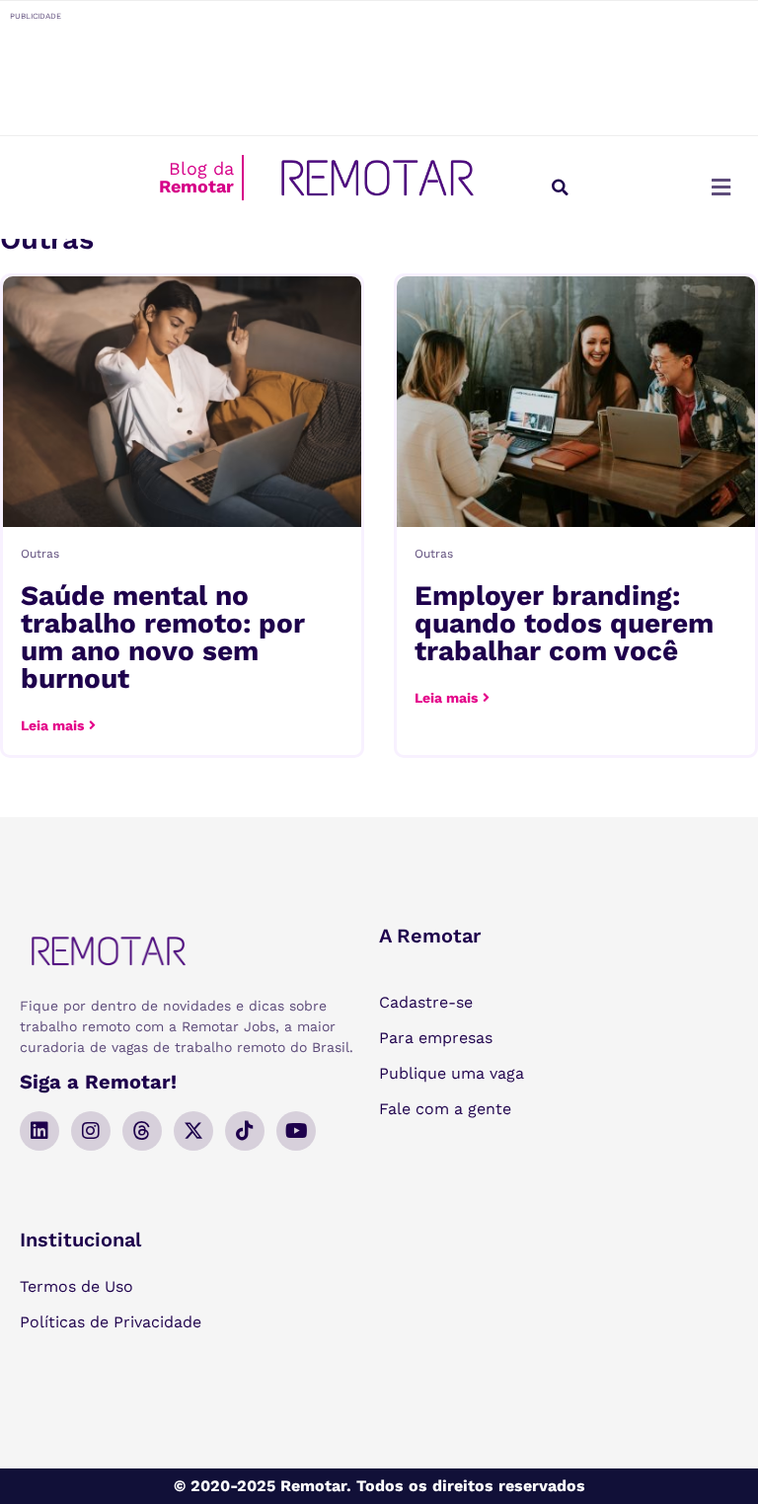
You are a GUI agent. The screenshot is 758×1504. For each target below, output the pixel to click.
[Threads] (142, 1131)
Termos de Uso (76, 1286)
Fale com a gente (445, 1108)
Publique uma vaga (451, 1073)
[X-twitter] (193, 1131)
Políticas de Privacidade (110, 1322)
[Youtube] (296, 1131)
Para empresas (436, 1037)
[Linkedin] (39, 1131)
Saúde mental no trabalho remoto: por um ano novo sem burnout (163, 637)
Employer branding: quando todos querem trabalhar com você (564, 623)
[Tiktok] (245, 1131)
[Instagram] (91, 1131)
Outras (40, 554)
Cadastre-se (426, 1002)
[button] (559, 187)
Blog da (196, 177)
